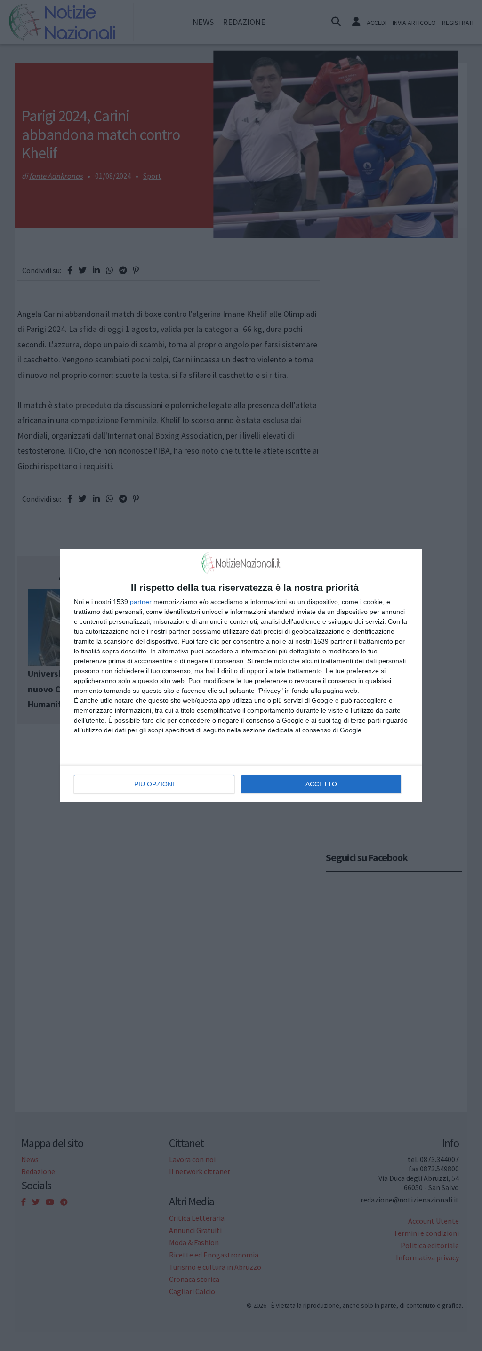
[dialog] (241, 675)
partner (141, 601)
